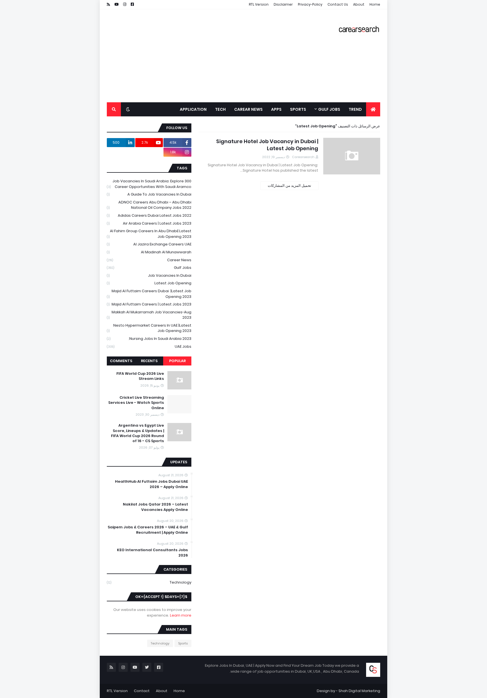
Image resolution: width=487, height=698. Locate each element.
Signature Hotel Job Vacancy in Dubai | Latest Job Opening (267, 145)
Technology (149, 582)
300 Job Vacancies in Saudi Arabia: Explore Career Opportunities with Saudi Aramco (149, 183)
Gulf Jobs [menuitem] (329, 109)
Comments (121, 361)
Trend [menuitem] (355, 109)
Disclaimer (283, 4)
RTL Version (259, 4)
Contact (142, 690)
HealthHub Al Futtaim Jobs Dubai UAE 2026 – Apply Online (151, 484)
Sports (183, 643)
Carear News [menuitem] (248, 109)
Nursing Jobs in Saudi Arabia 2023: (149, 338)
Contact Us (337, 4)
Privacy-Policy (310, 4)
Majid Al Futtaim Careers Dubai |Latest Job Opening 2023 (149, 293)
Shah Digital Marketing (359, 690)
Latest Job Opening (149, 283)
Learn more (180, 615)
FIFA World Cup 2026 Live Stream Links (140, 376)
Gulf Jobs (149, 267)
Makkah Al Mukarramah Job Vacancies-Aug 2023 (149, 314)
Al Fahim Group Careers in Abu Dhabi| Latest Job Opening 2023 (149, 233)
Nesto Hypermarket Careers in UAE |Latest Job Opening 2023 (149, 328)
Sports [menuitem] (298, 109)
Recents (149, 361)
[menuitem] (373, 109)
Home (374, 4)
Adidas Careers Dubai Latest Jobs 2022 (149, 215)
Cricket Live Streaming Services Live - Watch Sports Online (136, 402)
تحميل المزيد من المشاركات (289, 185)
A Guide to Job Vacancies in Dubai (149, 194)
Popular (177, 361)
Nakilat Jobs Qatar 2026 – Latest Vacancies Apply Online (155, 507)
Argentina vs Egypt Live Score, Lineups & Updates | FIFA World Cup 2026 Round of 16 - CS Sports (137, 433)
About (358, 4)
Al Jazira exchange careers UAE (149, 244)
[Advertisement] (209, 55)
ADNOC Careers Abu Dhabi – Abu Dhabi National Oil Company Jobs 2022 (149, 205)
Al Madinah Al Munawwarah (149, 252)
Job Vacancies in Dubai (149, 275)
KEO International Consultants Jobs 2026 (152, 553)
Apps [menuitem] (276, 109)
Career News (149, 260)
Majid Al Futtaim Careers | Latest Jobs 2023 (149, 304)
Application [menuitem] (193, 109)
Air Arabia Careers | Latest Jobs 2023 (149, 223)
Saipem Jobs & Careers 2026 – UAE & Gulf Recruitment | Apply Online (148, 530)
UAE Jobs (149, 346)
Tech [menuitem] (220, 109)
